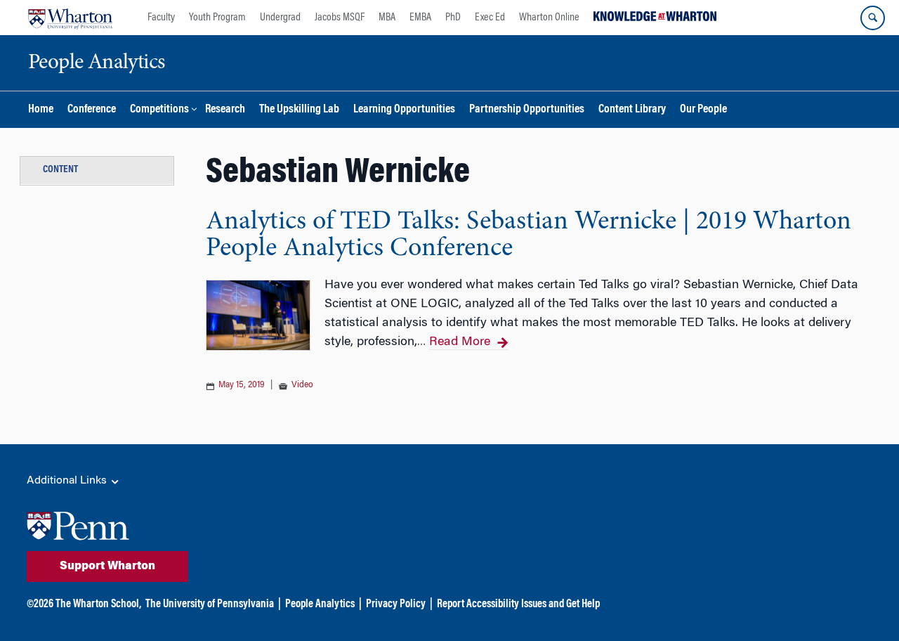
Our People (703, 110)
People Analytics (320, 604)
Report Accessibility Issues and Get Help (518, 604)
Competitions (159, 110)
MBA (387, 17)
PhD (453, 17)
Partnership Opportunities (526, 110)
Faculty (161, 17)
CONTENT (60, 169)
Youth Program (217, 17)
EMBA (420, 17)
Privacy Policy (396, 604)
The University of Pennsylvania (209, 604)
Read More (459, 342)
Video (302, 385)
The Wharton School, (98, 604)
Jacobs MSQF (340, 17)
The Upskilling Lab (299, 110)
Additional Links (68, 480)
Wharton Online (549, 17)
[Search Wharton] (872, 18)
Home (40, 110)
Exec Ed (490, 17)
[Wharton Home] (70, 17)
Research (225, 110)
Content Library (632, 110)
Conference (91, 110)
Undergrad (280, 17)
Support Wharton (107, 566)
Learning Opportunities (404, 110)
